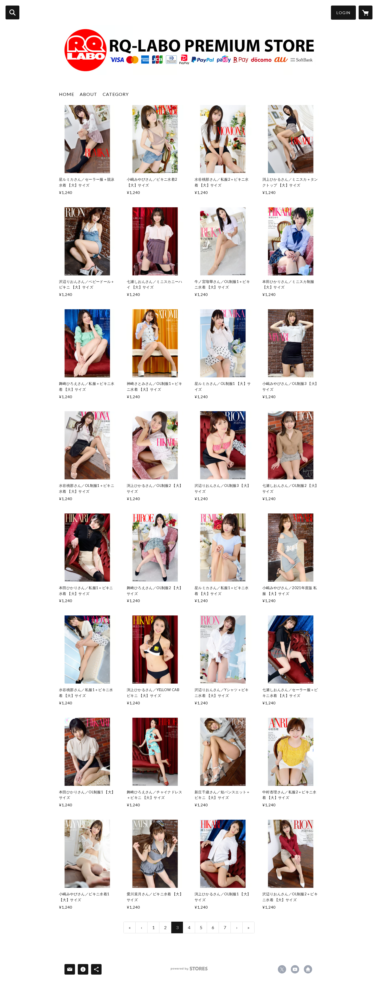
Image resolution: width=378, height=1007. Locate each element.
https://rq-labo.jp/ (308, 969)
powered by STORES (189, 970)
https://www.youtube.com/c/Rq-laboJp (295, 969)
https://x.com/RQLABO (282, 969)
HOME (66, 94)
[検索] (12, 12)
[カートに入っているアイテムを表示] (365, 12)
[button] (343, 13)
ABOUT (88, 94)
